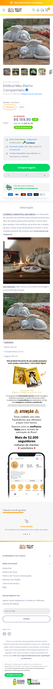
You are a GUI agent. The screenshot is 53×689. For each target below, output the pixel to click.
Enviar (26, 618)
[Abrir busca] (33, 10)
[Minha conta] (38, 10)
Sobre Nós (7, 568)
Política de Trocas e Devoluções (17, 576)
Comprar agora (26, 167)
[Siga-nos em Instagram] (9, 634)
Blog (4, 587)
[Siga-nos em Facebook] (4, 634)
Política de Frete (10, 572)
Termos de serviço (11, 583)
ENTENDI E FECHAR (14, 675)
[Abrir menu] (4, 10)
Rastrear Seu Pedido (11, 579)
